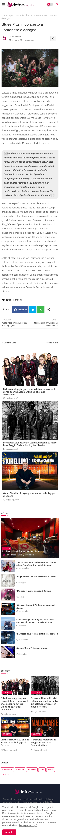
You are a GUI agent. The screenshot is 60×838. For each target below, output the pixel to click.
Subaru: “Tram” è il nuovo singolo (32, 648)
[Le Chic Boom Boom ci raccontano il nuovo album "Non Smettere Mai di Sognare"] (8, 566)
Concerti (19, 15)
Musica (5, 775)
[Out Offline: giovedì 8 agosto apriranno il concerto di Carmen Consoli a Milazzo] (8, 623)
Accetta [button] (9, 832)
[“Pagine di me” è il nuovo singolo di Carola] (8, 580)
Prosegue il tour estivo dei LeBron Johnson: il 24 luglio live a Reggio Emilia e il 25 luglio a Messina (29, 444)
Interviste (32, 770)
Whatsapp (40, 309)
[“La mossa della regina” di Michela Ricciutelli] (8, 637)
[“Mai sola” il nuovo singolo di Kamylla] (8, 595)
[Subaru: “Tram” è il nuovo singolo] (8, 652)
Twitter (32, 309)
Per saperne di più (28, 825)
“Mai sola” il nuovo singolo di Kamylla (33, 591)
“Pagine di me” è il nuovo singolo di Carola (36, 576)
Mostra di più (52, 343)
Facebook (22, 309)
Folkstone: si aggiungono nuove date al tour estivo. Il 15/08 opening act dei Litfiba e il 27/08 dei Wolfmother (29, 392)
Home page (7, 15)
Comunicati (7, 770)
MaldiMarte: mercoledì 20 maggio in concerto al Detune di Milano (43, 742)
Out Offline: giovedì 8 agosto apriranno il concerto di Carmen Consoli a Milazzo (35, 620)
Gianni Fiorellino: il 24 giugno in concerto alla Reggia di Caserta (29, 494)
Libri (42, 770)
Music (50, 770)
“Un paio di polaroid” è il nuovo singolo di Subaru (35, 606)
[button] (57, 4)
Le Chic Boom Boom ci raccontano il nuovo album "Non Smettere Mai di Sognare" (36, 563)
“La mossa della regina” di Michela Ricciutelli (37, 634)
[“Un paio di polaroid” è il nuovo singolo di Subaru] (8, 609)
